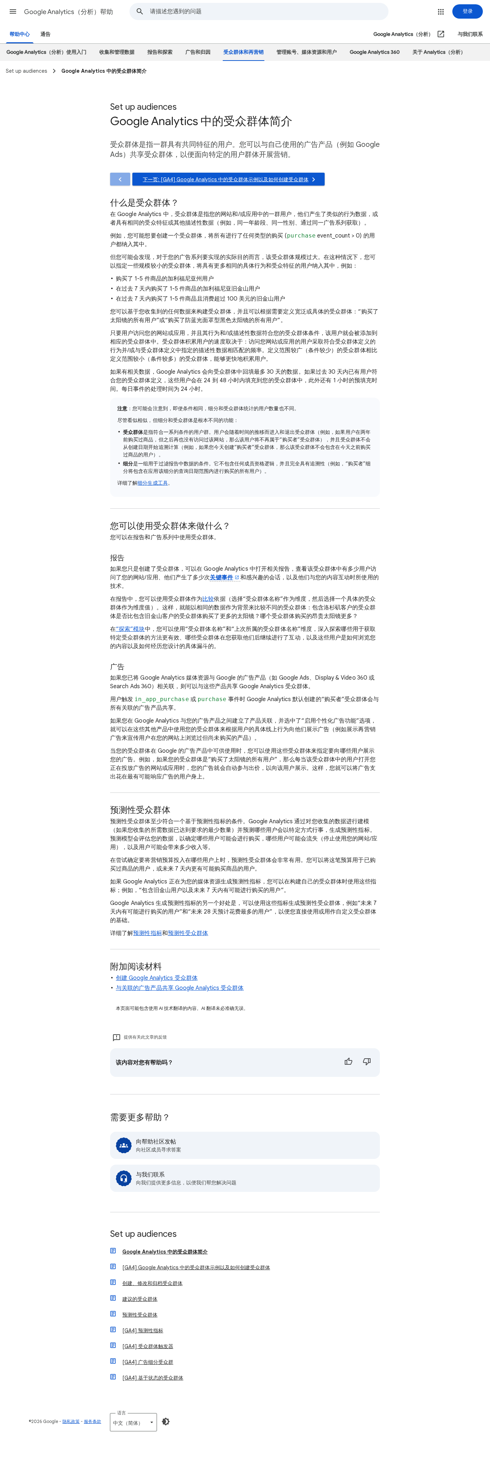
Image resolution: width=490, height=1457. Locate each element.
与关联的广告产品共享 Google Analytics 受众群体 (180, 988)
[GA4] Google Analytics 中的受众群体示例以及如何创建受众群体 (196, 1267)
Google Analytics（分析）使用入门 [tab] (46, 52)
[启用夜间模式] (165, 1421)
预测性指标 (147, 933)
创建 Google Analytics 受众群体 (157, 978)
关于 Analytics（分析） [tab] (439, 52)
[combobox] (269, 11)
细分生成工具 (152, 483)
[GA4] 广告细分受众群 (147, 1362)
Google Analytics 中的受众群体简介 (165, 1251)
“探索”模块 (130, 629)
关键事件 (221, 577)
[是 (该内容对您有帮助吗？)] (348, 1063)
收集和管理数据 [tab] (117, 52)
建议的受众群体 (139, 1299)
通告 (46, 34)
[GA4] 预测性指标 (142, 1330)
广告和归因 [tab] (198, 52)
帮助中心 (20, 34)
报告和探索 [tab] (160, 52)
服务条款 (92, 1421)
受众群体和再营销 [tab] (243, 52)
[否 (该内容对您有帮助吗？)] (367, 1063)
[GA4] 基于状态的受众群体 (152, 1378)
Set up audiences (143, 1234)
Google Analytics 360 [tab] (375, 52)
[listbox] (133, 1422)
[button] (13, 11)
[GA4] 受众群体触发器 (147, 1346)
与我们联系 (470, 34)
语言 (121, 1412)
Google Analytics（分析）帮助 (68, 12)
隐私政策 (71, 1421)
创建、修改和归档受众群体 (152, 1283)
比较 (208, 599)
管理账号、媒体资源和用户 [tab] (307, 52)
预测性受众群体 (188, 933)
